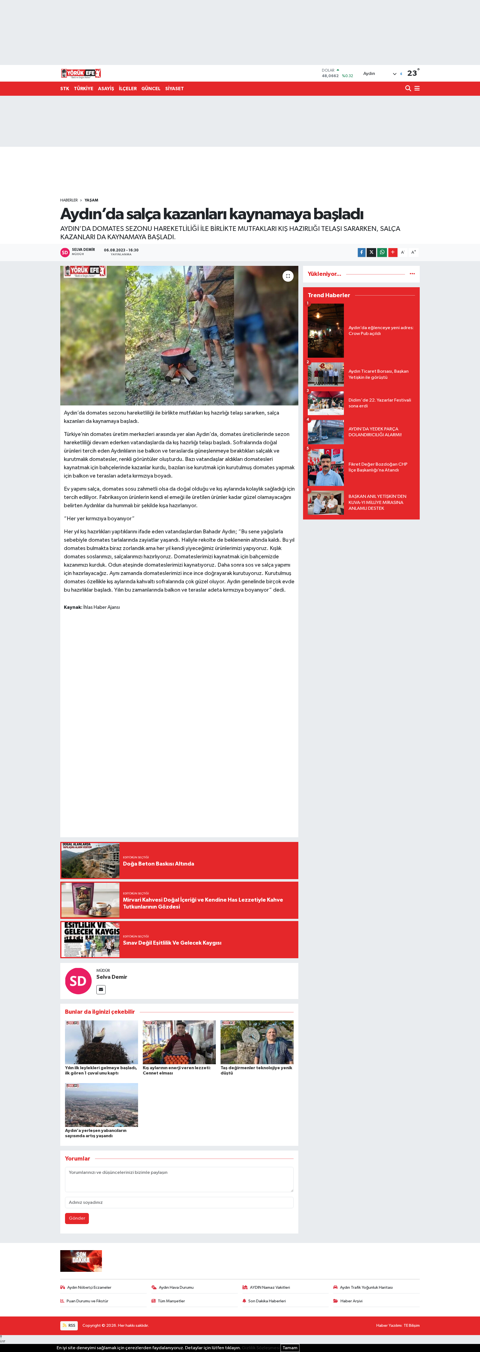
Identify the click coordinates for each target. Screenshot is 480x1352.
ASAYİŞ (106, 88)
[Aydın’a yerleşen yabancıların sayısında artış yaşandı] (101, 1105)
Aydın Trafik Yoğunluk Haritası (366, 1287)
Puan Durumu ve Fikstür (87, 1301)
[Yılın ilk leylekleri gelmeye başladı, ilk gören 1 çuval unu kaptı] (101, 1042)
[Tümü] (412, 274)
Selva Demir (111, 977)
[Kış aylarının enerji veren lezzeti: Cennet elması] (179, 1042)
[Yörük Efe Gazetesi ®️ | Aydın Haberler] (81, 73)
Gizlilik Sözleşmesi (261, 1348)
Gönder (77, 1218)
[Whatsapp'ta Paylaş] (382, 252)
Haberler (69, 200)
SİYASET (174, 88)
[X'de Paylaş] (371, 252)
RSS (71, 1325)
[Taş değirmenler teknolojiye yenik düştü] (257, 1042)
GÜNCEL (151, 88)
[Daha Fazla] (393, 252)
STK (64, 88)
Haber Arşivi (351, 1301)
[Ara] (408, 89)
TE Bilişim (412, 1325)
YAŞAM (91, 200)
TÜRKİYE (83, 88)
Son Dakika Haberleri (267, 1301)
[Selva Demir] (78, 980)
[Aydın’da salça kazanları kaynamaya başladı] (179, 335)
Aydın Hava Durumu (176, 1287)
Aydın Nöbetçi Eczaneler (89, 1287)
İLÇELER (128, 88)
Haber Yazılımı (389, 1325)
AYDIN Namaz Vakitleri (270, 1287)
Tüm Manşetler (171, 1301)
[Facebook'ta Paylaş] (362, 252)
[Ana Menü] (416, 89)
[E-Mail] (101, 989)
